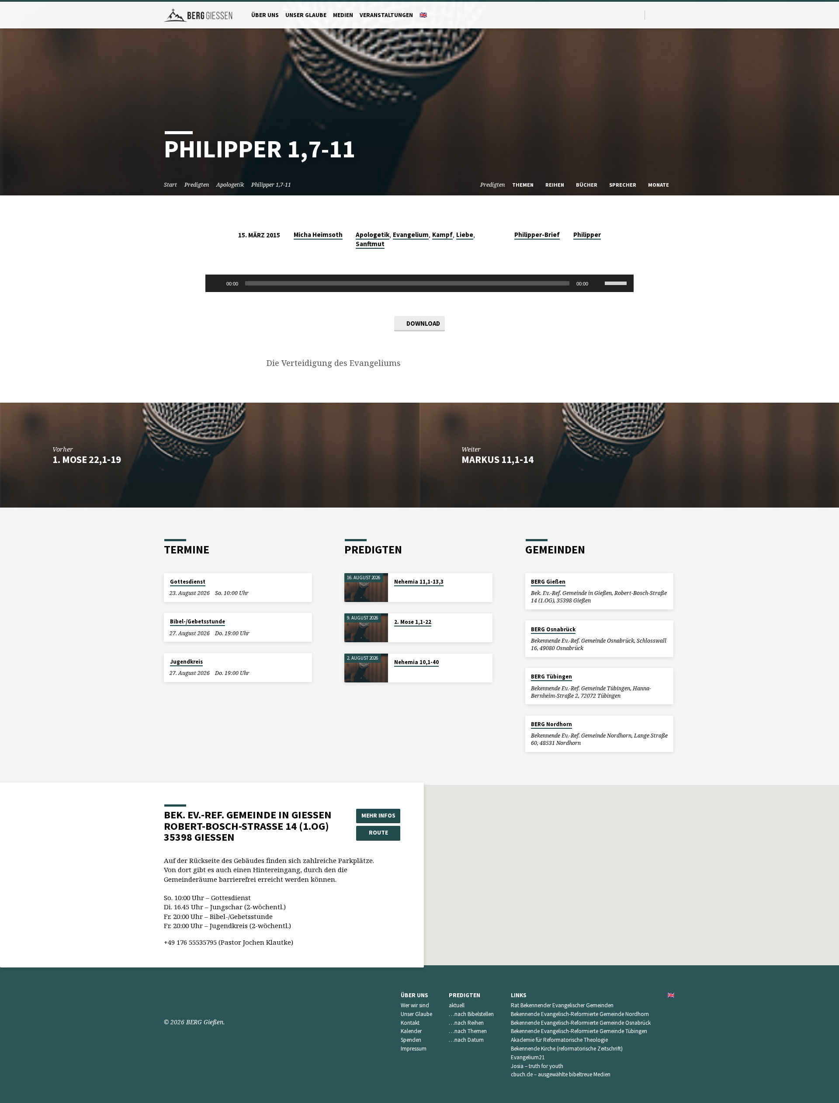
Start (170, 184)
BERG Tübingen (551, 676)
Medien (343, 15)
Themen (523, 184)
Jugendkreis (186, 661)
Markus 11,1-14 (497, 459)
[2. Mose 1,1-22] (366, 628)
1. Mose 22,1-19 (86, 459)
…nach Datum (466, 1040)
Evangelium (411, 234)
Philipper (587, 234)
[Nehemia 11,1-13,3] (366, 587)
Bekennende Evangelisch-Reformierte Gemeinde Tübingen (579, 1031)
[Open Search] (637, 15)
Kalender (411, 1031)
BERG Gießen (548, 581)
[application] (419, 283)
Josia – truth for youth (537, 1066)
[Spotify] (664, 14)
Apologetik (230, 184)
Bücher (587, 184)
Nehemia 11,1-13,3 (419, 581)
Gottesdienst (187, 581)
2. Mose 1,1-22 (412, 622)
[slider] (617, 282)
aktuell (457, 1005)
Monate (659, 184)
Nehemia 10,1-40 (416, 662)
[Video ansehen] (396, 593)
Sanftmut (370, 244)
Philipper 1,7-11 (271, 184)
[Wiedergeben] (216, 283)
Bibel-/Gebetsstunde (197, 621)
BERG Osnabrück (553, 629)
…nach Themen (468, 1031)
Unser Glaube (305, 15)
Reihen (555, 184)
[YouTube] (654, 14)
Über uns (265, 15)
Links (519, 995)
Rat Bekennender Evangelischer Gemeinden (562, 1005)
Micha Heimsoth (318, 234)
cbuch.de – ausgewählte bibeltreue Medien (560, 1074)
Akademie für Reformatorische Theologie (559, 1040)
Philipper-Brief (537, 234)
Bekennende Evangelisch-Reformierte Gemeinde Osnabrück (581, 1022)
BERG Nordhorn (551, 724)
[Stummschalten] (597, 283)
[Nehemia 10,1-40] (366, 668)
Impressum (413, 1048)
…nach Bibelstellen (471, 1014)
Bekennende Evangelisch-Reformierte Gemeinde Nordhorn (580, 1014)
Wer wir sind (415, 1005)
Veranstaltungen (386, 15)
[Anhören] (402, 593)
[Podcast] (672, 15)
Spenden (411, 1040)
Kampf (442, 234)
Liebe (464, 234)
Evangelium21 (528, 1057)
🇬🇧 (423, 15)
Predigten (196, 184)
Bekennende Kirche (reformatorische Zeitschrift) (567, 1048)
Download (422, 323)
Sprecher (623, 184)
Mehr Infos (378, 815)
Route (378, 832)
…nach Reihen (466, 1022)
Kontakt (410, 1022)
